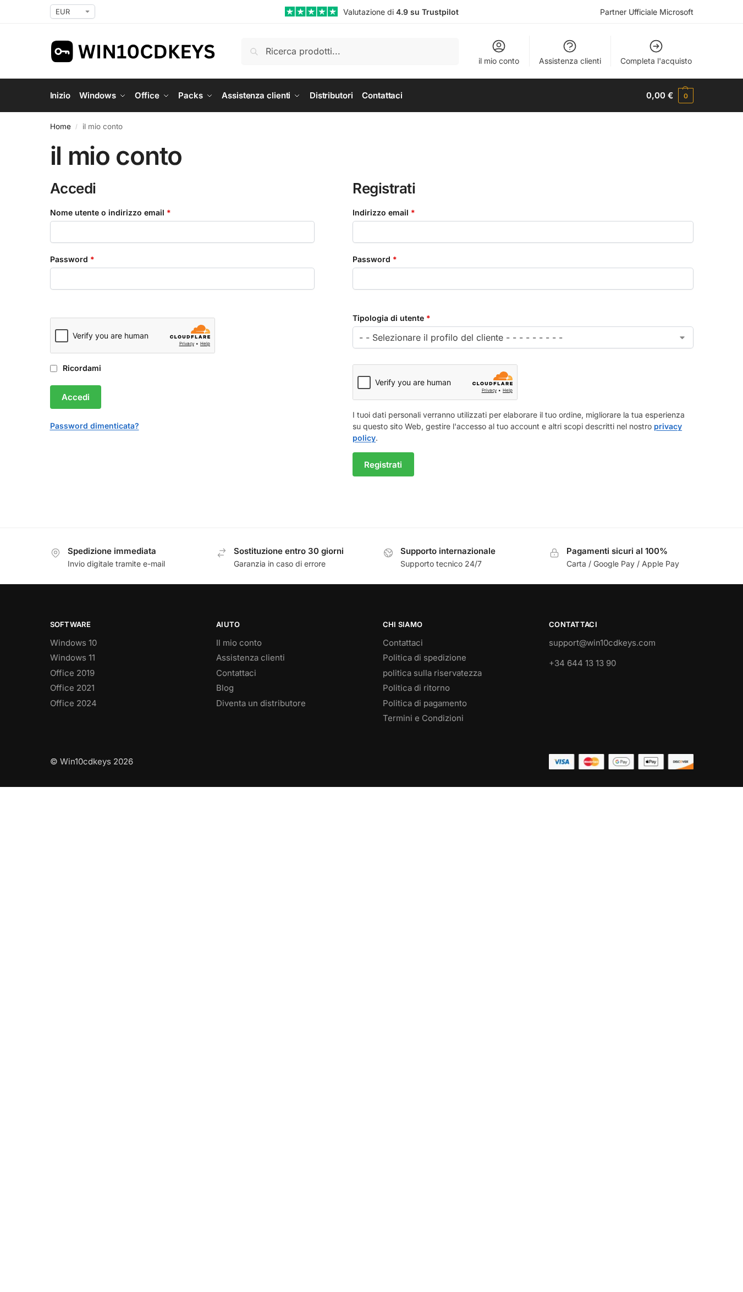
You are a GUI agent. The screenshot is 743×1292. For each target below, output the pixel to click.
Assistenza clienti (570, 60)
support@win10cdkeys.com (602, 642)
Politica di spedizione (424, 657)
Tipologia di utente (392, 318)
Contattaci (236, 673)
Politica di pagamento (425, 703)
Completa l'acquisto (656, 60)
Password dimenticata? (94, 425)
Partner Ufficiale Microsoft (647, 11)
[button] (669, 95)
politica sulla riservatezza (432, 673)
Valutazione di (401, 11)
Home (60, 126)
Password (89, 259)
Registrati (383, 464)
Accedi (76, 397)
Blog (225, 688)
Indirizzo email (401, 212)
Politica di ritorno (416, 688)
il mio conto (498, 60)
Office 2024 (73, 703)
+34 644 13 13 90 (582, 663)
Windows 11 (72, 657)
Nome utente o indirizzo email (128, 212)
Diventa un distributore (261, 703)
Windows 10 (73, 642)
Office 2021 (72, 688)
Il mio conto (239, 642)
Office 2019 (72, 673)
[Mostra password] (53, 298)
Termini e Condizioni (423, 718)
